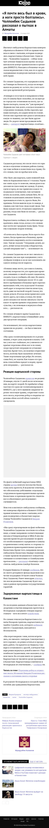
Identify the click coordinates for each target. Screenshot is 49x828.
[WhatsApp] (25, 38)
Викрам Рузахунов (15, 694)
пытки (14, 697)
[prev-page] (3, 802)
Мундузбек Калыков (11, 33)
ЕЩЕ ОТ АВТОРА (36, 762)
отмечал (38, 578)
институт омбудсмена (30, 694)
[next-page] (7, 802)
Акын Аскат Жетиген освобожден (30, 781)
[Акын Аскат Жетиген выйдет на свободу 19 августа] (8, 794)
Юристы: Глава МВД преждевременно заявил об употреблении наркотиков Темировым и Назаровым (36, 724)
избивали (38, 625)
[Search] (46, 3)
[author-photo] (24, 747)
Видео (21, 819)
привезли (29, 378)
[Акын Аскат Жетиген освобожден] (8, 783)
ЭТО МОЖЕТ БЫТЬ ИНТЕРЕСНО (15, 762)
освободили (33, 613)
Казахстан (6, 697)
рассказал (23, 561)
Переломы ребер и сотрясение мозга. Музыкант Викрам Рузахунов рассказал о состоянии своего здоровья (24, 673)
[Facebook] (4, 38)
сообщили (34, 570)
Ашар (22, 821)
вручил (14, 484)
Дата (27, 819)
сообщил (38, 664)
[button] (4, 3)
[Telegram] (20, 38)
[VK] (15, 38)
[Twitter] (10, 38)
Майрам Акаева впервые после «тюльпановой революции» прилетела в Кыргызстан (12, 724)
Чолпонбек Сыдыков (25, 697)
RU (27, 821)
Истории (14, 819)
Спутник (41, 819)
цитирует (15, 124)
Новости (6, 819)
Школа (33, 819)
